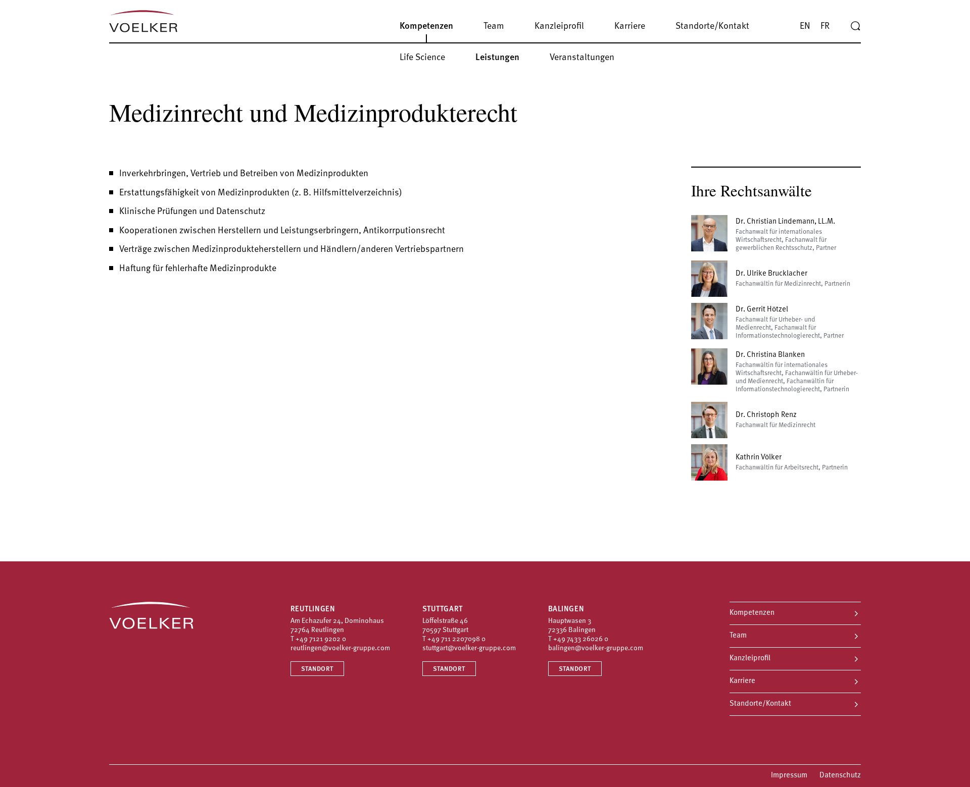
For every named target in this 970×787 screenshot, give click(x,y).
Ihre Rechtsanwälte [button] (751, 190)
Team (738, 636)
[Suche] (855, 26)
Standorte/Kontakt (760, 704)
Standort (317, 669)
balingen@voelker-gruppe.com (595, 648)
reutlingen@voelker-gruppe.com (340, 648)
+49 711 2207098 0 (456, 639)
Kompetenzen (752, 613)
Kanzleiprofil (750, 658)
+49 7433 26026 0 (580, 639)
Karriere (742, 681)
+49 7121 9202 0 (321, 639)
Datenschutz (840, 775)
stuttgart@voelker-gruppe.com (469, 648)
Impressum (789, 775)
